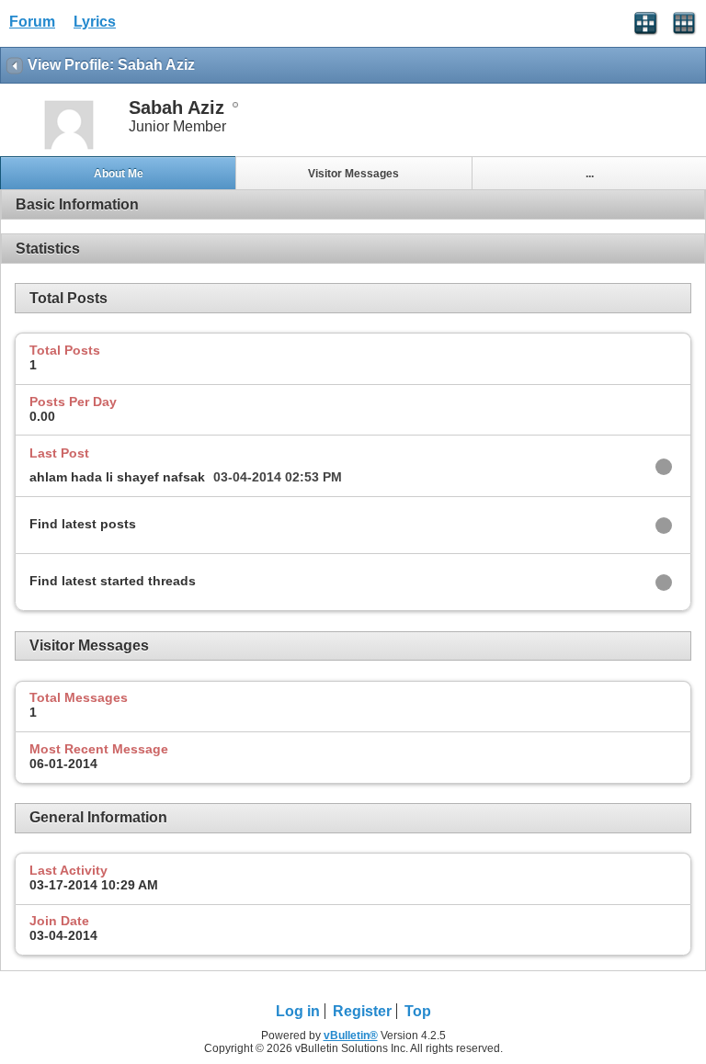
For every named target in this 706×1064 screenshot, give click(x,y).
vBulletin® (351, 1035)
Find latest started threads (112, 580)
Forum (32, 21)
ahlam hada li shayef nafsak (117, 477)
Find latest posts (82, 523)
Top (417, 1011)
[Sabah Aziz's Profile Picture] (69, 147)
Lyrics (95, 21)
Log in (298, 1011)
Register (362, 1011)
